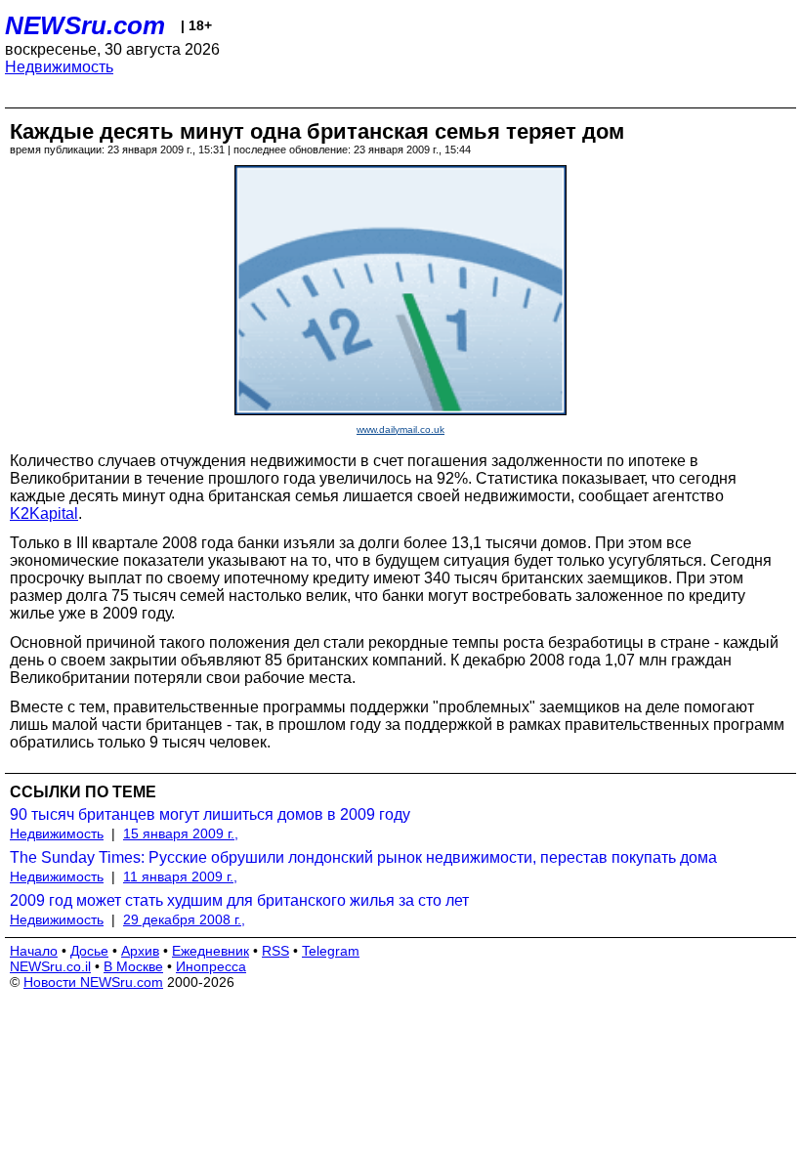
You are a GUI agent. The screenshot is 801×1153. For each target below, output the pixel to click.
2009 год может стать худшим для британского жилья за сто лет (239, 900)
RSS (275, 951)
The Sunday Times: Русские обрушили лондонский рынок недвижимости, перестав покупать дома (363, 857)
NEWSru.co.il (50, 966)
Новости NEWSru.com (93, 982)
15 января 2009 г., (180, 833)
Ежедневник (210, 951)
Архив (140, 951)
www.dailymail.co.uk (400, 429)
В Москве (133, 966)
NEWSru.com (85, 25)
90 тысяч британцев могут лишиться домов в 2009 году (210, 814)
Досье (89, 951)
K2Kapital (44, 513)
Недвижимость (59, 67)
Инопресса (211, 966)
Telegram (330, 951)
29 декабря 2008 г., (184, 919)
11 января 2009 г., (180, 876)
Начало (34, 951)
